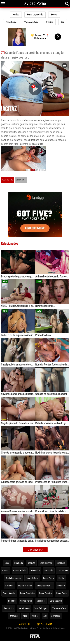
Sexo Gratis (20, 180)
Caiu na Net (63, 570)
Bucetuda (49, 570)
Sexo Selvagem (41, 608)
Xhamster (14, 616)
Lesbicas (9, 585)
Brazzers (61, 563)
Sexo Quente (23, 608)
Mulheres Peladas (45, 585)
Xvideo (16, 14)
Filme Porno (11, 22)
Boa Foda (18, 563)
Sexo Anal (41, 601)
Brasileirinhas (46, 563)
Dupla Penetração (13, 578)
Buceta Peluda (19, 570)
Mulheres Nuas (25, 585)
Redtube (11, 601)
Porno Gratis (61, 593)
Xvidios (49, 22)
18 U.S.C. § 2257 (36, 624)
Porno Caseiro (45, 593)
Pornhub (61, 585)
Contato (22, 624)
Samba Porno (26, 601)
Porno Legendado (35, 14)
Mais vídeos (34, 549)
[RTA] (35, 636)
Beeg (7, 563)
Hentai (61, 578)
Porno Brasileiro (27, 593)
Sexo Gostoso (56, 601)
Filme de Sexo (32, 578)
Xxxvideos (55, 616)
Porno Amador (9, 593)
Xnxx (25, 616)
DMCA (49, 624)
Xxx (62, 22)
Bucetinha (35, 570)
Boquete (31, 563)
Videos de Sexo (31, 22)
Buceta (54, 14)
